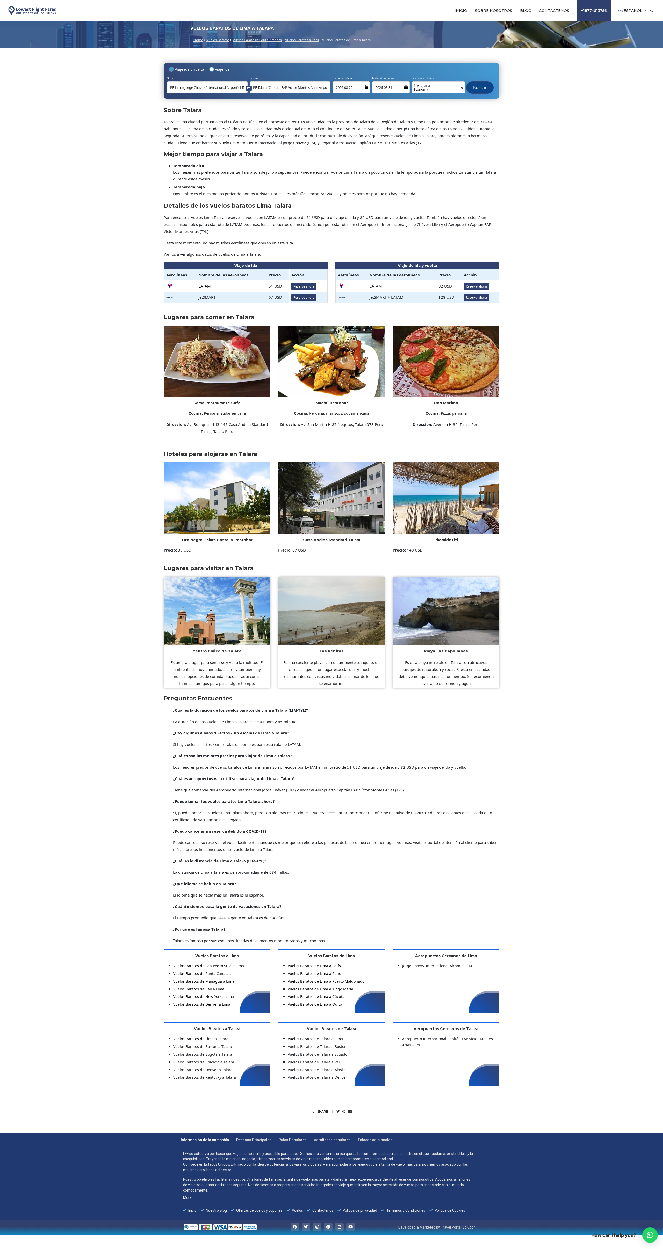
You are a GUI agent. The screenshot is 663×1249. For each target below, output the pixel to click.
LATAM (204, 286)
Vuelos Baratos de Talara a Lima (315, 1038)
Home (198, 40)
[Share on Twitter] (338, 1111)
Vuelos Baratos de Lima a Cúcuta (316, 996)
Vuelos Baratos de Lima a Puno (314, 973)
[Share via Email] (350, 1111)
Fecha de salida (342, 78)
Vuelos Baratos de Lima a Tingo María (320, 989)
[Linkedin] (339, 1227)
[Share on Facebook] (333, 1111)
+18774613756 (594, 10)
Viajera (422, 87)
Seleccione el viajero (424, 78)
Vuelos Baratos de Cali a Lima (198, 989)
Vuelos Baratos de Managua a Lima (203, 981)
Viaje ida (222, 69)
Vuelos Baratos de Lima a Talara (200, 1038)
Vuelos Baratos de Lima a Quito (315, 1004)
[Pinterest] (328, 1227)
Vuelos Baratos (217, 40)
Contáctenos (554, 10)
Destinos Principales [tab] (253, 1140)
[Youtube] (350, 1227)
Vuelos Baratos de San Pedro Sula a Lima (208, 965)
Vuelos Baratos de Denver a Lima (201, 1004)
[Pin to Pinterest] (343, 1111)
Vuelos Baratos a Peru (302, 40)
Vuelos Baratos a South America (257, 40)
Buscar (480, 85)
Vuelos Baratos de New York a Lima (203, 996)
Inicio (461, 10)
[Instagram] (317, 1227)
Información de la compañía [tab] (205, 1140)
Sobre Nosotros (493, 10)
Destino (254, 78)
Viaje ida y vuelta (189, 69)
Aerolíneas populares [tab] (332, 1140)
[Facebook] (295, 1227)
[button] (650, 1235)
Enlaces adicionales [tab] (375, 1140)
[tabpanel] (328, 1182)
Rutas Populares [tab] (293, 1140)
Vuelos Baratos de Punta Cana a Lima (205, 973)
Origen (171, 78)
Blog (525, 10)
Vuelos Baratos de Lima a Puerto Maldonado (326, 981)
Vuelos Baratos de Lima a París (314, 965)
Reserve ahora (303, 286)
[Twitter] (306, 1227)
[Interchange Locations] (249, 87)
